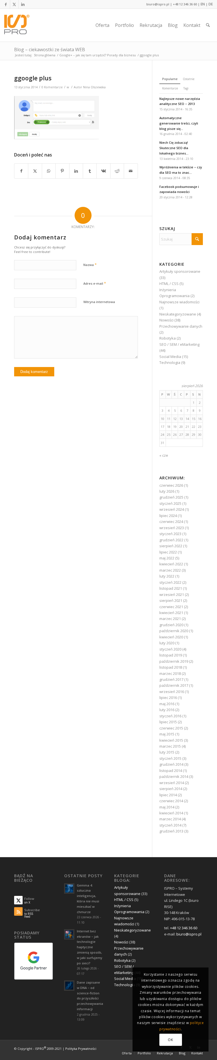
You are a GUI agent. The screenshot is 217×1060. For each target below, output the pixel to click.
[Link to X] (14, 4)
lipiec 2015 (168, 721)
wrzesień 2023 (171, 527)
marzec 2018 (170, 673)
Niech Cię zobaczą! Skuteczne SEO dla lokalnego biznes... (173, 147)
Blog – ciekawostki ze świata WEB (49, 49)
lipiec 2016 (168, 697)
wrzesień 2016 (171, 691)
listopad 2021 (170, 588)
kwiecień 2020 (171, 637)
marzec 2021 (170, 618)
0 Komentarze (52, 87)
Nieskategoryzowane (177, 314)
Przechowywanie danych (180, 326)
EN (203, 4)
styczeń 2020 (170, 649)
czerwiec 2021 (171, 606)
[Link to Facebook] (6, 4)
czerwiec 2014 (171, 800)
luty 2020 (166, 642)
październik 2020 (173, 630)
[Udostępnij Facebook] (21, 171)
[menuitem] (102, 25)
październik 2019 (173, 661)
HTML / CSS (169, 283)
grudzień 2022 (171, 539)
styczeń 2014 (170, 825)
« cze (163, 455)
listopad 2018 (170, 667)
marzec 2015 (170, 746)
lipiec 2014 (168, 794)
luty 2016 (166, 709)
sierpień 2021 (170, 600)
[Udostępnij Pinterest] (62, 171)
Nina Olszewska (94, 87)
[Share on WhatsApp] (48, 171)
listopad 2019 (170, 655)
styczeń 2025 (170, 503)
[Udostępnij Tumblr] (89, 171)
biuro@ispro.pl (157, 4)
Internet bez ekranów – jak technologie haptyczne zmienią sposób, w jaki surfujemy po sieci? (89, 947)
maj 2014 (166, 807)
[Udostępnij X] (35, 171)
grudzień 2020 (171, 624)
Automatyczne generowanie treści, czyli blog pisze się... (178, 123)
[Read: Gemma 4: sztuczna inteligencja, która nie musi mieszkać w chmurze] (69, 888)
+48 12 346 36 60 (185, 4)
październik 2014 (173, 776)
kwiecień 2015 (171, 740)
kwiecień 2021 (171, 612)
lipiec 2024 (168, 515)
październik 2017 (173, 685)
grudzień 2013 (171, 831)
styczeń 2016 (170, 715)
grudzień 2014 (171, 764)
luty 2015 (166, 752)
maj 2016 (166, 703)
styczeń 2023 (170, 533)
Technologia (169, 362)
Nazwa (90, 264)
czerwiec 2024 (171, 521)
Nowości (166, 320)
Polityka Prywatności (80, 1048)
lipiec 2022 (168, 552)
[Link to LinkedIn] (23, 4)
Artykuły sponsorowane (179, 271)
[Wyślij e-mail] (131, 171)
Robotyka (167, 338)
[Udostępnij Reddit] (117, 171)
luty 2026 (166, 491)
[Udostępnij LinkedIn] (76, 171)
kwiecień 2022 (171, 564)
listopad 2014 (170, 770)
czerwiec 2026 (171, 485)
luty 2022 (166, 576)
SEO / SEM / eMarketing (179, 344)
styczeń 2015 (170, 758)
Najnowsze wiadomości (179, 301)
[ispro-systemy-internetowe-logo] (18, 25)
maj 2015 (166, 734)
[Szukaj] (207, 25)
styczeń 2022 (170, 582)
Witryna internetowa (99, 302)
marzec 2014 (170, 818)
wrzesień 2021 (171, 594)
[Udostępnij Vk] (103, 171)
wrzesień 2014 (171, 782)
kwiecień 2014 (171, 813)
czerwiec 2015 (171, 728)
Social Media (170, 356)
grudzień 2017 (171, 679)
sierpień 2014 (170, 788)
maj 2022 (166, 558)
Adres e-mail (94, 283)
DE (211, 4)
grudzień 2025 (171, 497)
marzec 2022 (170, 570)
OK (170, 1039)
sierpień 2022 (170, 545)
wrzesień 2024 (171, 509)
